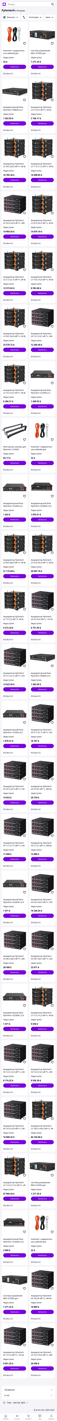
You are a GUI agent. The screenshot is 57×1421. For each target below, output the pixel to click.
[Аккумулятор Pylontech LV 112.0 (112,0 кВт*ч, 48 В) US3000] (15, 1166)
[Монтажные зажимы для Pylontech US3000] (15, 431)
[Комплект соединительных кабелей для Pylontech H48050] (42, 431)
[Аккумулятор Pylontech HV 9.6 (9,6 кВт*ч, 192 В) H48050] (42, 600)
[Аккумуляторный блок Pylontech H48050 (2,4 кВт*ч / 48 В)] (15, 91)
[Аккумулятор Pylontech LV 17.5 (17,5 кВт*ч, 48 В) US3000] (42, 148)
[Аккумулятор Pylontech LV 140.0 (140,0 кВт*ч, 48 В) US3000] (42, 1110)
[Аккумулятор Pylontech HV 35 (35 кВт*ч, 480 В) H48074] (42, 770)
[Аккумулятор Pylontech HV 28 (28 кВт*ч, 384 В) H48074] (42, 1280)
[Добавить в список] (24, 43)
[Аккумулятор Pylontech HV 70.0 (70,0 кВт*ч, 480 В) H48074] (42, 1336)
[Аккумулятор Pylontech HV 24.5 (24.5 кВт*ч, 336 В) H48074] (15, 770)
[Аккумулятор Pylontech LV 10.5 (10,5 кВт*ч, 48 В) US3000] (15, 374)
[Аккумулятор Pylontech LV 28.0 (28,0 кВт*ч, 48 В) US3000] (15, 148)
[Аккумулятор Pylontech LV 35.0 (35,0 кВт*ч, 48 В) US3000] (42, 544)
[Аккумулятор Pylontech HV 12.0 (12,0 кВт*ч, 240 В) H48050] (15, 1053)
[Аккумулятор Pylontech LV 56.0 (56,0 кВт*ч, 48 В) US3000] (15, 317)
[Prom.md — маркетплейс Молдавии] (4, 4)
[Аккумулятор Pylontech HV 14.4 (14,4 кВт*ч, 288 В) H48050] (42, 1053)
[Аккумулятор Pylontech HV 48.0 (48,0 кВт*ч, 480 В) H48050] (15, 940)
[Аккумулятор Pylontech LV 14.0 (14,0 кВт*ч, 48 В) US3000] (42, 261)
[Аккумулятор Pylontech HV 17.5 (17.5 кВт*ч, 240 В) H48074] (15, 827)
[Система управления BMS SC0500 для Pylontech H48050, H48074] (42, 35)
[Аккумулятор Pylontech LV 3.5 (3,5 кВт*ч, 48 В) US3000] (42, 91)
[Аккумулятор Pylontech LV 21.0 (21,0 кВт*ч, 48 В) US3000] (15, 261)
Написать (14, 66)
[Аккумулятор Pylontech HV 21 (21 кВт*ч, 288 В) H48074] (42, 827)
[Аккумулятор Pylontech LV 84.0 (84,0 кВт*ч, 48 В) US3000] (15, 544)
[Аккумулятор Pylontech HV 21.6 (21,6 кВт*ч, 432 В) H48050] (15, 657)
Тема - (13, 1402)
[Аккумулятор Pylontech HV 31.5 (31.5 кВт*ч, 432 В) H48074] (42, 714)
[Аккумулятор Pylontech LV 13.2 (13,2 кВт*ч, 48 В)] (42, 997)
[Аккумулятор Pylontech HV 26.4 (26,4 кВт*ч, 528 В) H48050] (42, 883)
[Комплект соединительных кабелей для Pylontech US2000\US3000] (15, 35)
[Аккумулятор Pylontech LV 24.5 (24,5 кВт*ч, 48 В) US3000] (42, 204)
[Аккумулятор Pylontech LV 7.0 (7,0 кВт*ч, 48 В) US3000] (15, 600)
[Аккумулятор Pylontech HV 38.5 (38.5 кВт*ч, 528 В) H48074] (42, 940)
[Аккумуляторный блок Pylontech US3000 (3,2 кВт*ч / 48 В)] (15, 714)
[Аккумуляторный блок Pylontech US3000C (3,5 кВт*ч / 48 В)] (42, 487)
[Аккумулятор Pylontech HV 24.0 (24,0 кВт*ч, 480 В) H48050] (15, 204)
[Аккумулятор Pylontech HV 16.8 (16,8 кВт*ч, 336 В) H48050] (15, 1110)
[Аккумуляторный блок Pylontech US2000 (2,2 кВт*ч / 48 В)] (42, 374)
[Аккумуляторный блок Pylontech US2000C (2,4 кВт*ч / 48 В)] (15, 883)
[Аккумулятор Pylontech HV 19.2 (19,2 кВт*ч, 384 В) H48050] (42, 317)
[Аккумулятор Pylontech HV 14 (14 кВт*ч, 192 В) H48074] (15, 1336)
